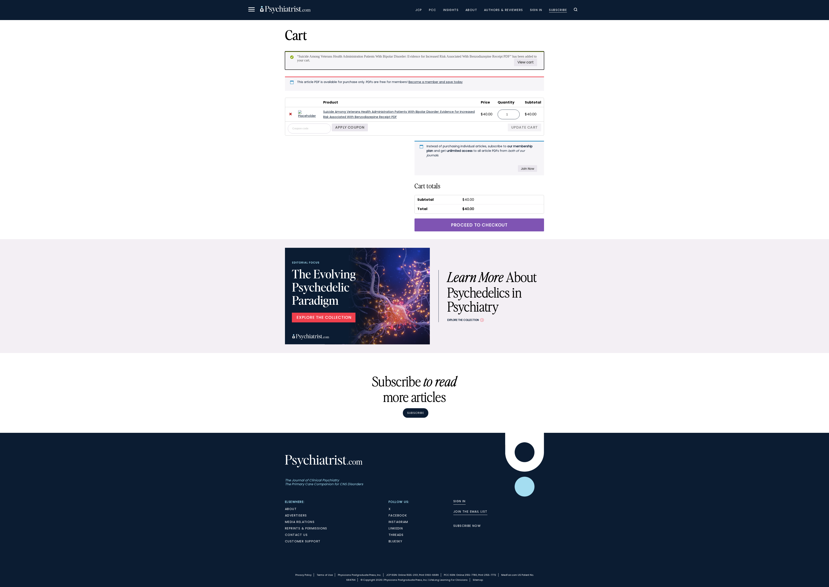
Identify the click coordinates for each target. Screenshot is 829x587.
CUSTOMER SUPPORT (302, 541)
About (471, 10)
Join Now (527, 168)
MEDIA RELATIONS (300, 522)
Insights (451, 10)
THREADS (396, 535)
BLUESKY (396, 541)
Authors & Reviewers (503, 10)
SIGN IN (459, 501)
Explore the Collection (463, 320)
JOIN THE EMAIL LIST (470, 511)
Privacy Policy (303, 575)
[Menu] (251, 10)
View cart (525, 62)
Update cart (524, 127)
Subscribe (558, 10)
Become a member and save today (435, 82)
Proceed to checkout (479, 225)
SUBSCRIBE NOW (467, 526)
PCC (432, 10)
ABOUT (291, 509)
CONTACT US (296, 535)
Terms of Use (325, 575)
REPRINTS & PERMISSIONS (306, 528)
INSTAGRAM (398, 522)
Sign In (536, 10)
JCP (418, 10)
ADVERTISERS (296, 515)
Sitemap (478, 580)
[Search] (575, 10)
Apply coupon (349, 127)
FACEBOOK (398, 515)
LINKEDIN (396, 528)
